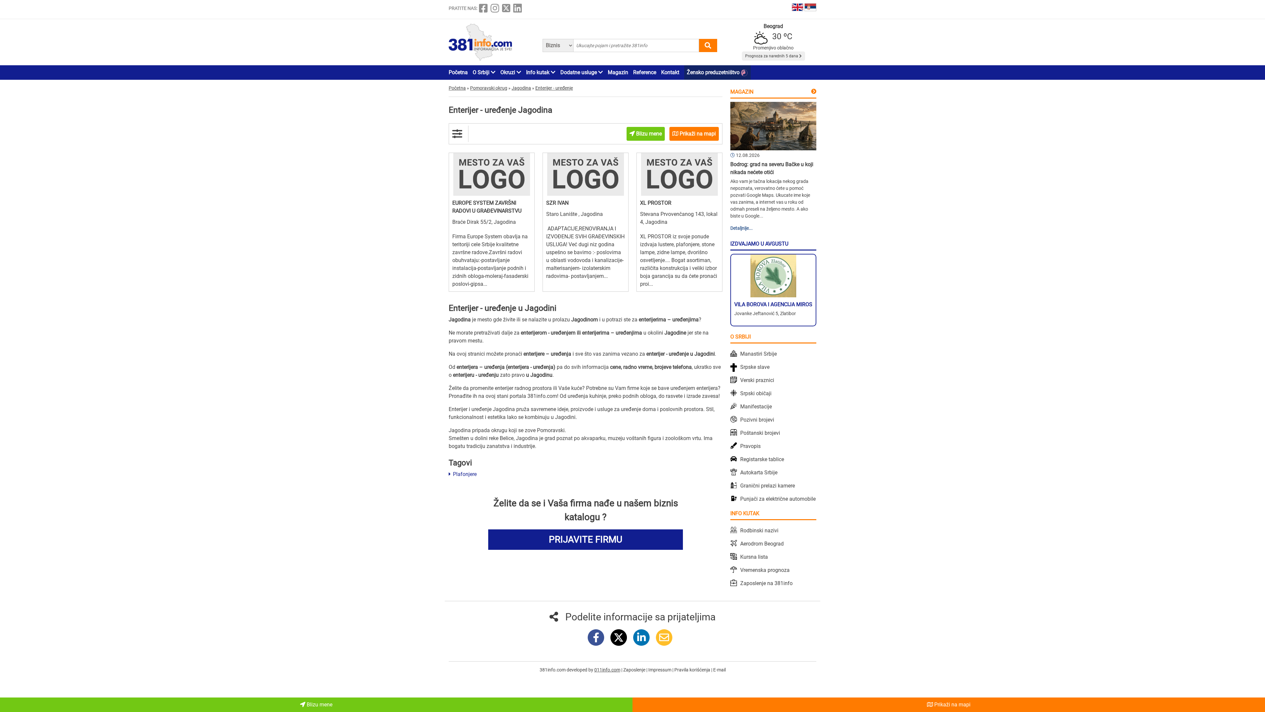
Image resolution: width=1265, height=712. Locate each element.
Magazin (618, 72)
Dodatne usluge (579, 72)
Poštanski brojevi (760, 433)
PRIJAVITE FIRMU (585, 539)
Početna (458, 72)
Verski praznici (757, 380)
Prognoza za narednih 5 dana (772, 56)
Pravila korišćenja (692, 669)
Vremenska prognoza (765, 570)
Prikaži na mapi (951, 704)
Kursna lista (754, 557)
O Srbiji (482, 72)
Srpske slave (755, 367)
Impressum (660, 669)
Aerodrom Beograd (762, 544)
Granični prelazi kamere (767, 486)
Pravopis (750, 446)
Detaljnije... (741, 228)
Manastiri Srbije (758, 354)
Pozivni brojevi (757, 420)
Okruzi (508, 72)
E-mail (719, 669)
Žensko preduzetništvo (714, 72)
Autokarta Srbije (758, 472)
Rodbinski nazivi (759, 530)
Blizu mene (318, 704)
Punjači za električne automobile (778, 499)
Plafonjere (464, 474)
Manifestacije (756, 406)
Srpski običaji (756, 393)
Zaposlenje (634, 669)
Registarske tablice (762, 459)
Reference (644, 72)
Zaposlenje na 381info (766, 583)
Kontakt (670, 72)
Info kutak (538, 72)
